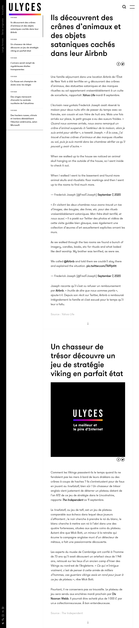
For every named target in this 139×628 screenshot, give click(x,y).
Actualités (2, 10)
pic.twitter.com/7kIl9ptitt (101, 266)
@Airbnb (69, 261)
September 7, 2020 (109, 195)
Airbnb (60, 291)
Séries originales (2, 26)
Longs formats (2, 45)
